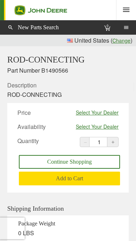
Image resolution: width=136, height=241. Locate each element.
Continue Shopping (69, 162)
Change (121, 40)
